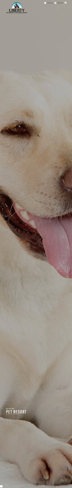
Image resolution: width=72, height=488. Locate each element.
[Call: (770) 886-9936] (45, 3)
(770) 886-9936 (50, 2)
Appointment (60, 2)
